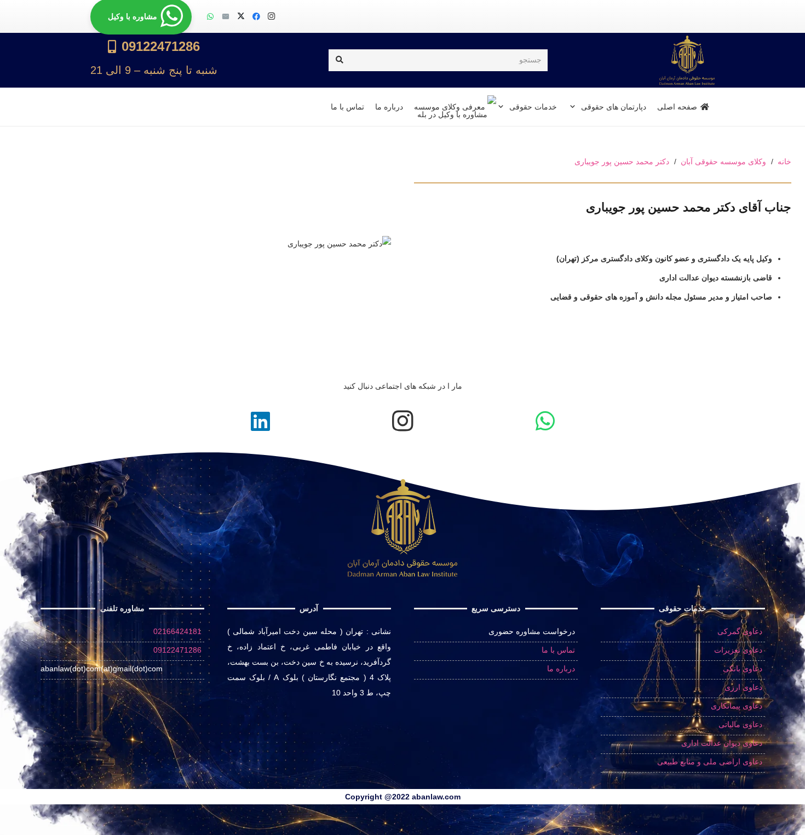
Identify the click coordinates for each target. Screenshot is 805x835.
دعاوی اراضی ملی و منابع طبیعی (709, 761)
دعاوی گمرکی (739, 631)
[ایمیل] (225, 16)
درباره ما (561, 668)
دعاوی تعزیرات (738, 650)
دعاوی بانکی (742, 668)
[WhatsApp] (210, 16)
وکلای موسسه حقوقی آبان (723, 161)
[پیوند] (153, 60)
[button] (574, 107)
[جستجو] (339, 60)
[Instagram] (271, 16)
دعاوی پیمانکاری (736, 705)
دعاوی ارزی (743, 687)
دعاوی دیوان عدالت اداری (721, 743)
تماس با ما (558, 650)
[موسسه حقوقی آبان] (687, 60)
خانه (784, 161)
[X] (241, 16)
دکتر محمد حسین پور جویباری (621, 161)
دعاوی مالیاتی (740, 724)
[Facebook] (256, 16)
